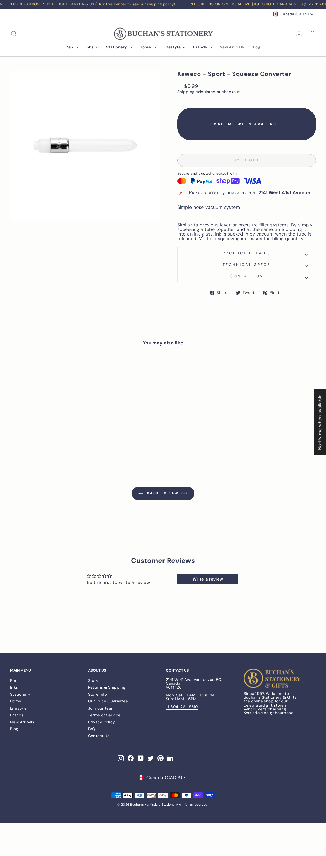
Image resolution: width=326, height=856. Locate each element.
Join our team (101, 708)
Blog (256, 47)
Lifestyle (173, 47)
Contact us (246, 276)
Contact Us (99, 735)
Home (146, 47)
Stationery (117, 47)
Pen (70, 47)
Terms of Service (104, 715)
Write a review (208, 579)
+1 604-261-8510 (182, 706)
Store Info (97, 694)
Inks (90, 47)
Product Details (246, 253)
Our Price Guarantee (108, 701)
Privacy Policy (101, 722)
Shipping (186, 92)
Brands (200, 47)
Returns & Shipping (107, 687)
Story (93, 680)
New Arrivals (232, 47)
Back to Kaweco (166, 493)
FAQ (92, 728)
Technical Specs (246, 264)
